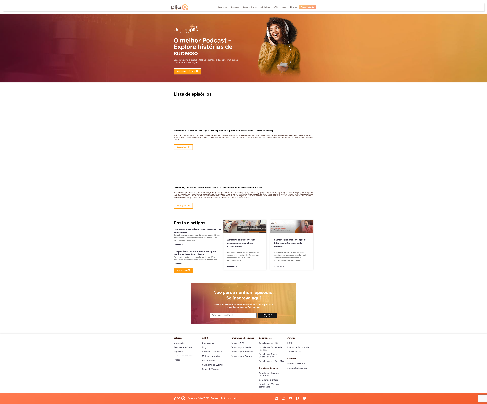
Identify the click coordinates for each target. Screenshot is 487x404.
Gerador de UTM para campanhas (269, 385)
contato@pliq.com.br (297, 368)
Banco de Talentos (211, 369)
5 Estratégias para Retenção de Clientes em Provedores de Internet (290, 243)
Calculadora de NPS (268, 343)
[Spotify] (304, 398)
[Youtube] (290, 398)
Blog (204, 347)
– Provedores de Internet (183, 356)
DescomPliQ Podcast (212, 351)
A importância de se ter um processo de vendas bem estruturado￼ (241, 243)
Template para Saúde (241, 347)
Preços (284, 7)
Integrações (222, 7)
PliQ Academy (208, 360)
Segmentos (235, 7)
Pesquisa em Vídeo (183, 347)
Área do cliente (307, 7)
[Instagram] (283, 398)
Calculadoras (265, 7)
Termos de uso (294, 351)
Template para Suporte (242, 356)
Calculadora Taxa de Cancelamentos (268, 355)
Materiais (293, 7)
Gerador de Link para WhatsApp (269, 374)
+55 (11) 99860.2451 (296, 363)
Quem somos (208, 343)
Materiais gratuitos (211, 356)
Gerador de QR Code (268, 380)
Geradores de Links (250, 7)
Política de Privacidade (298, 347)
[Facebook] (297, 398)
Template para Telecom (242, 351)
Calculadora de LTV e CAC (271, 361)
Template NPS (237, 343)
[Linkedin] (276, 398)
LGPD (290, 343)
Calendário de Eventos (212, 365)
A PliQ (276, 7)
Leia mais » (178, 244)
